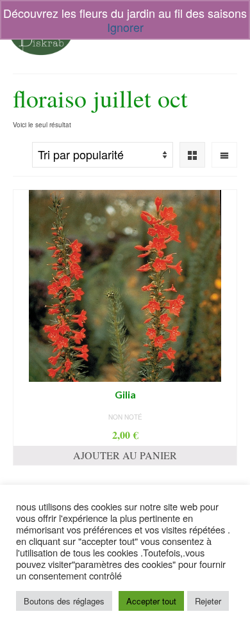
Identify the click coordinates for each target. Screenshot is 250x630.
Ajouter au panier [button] (125, 455)
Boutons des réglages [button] (64, 601)
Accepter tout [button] (151, 601)
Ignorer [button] (125, 27)
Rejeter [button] (208, 601)
